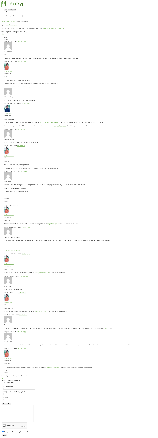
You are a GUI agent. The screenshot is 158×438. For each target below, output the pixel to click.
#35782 (20, 348)
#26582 (20, 61)
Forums (3, 21)
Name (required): (8, 386)
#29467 (24, 87)
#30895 (19, 129)
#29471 (24, 104)
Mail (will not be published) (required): (14, 392)
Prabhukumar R (47, 28)
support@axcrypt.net (60, 126)
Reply (24, 41)
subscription (13, 25)
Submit (5, 435)
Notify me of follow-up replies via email (16, 432)
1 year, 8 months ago (58, 28)
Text (9, 404)
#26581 (20, 41)
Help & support (10, 21)
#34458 (23, 276)
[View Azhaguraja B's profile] (7, 111)
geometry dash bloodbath (12, 250)
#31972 (21, 205)
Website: (5, 397)
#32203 (24, 254)
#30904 (19, 146)
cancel (8, 25)
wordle (107, 328)
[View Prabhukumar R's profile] (41, 28)
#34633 (21, 315)
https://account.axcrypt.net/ (49, 122)
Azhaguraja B (8, 113)
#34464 (20, 293)
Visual (4, 404)
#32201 (24, 227)
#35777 (20, 331)
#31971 (21, 171)
